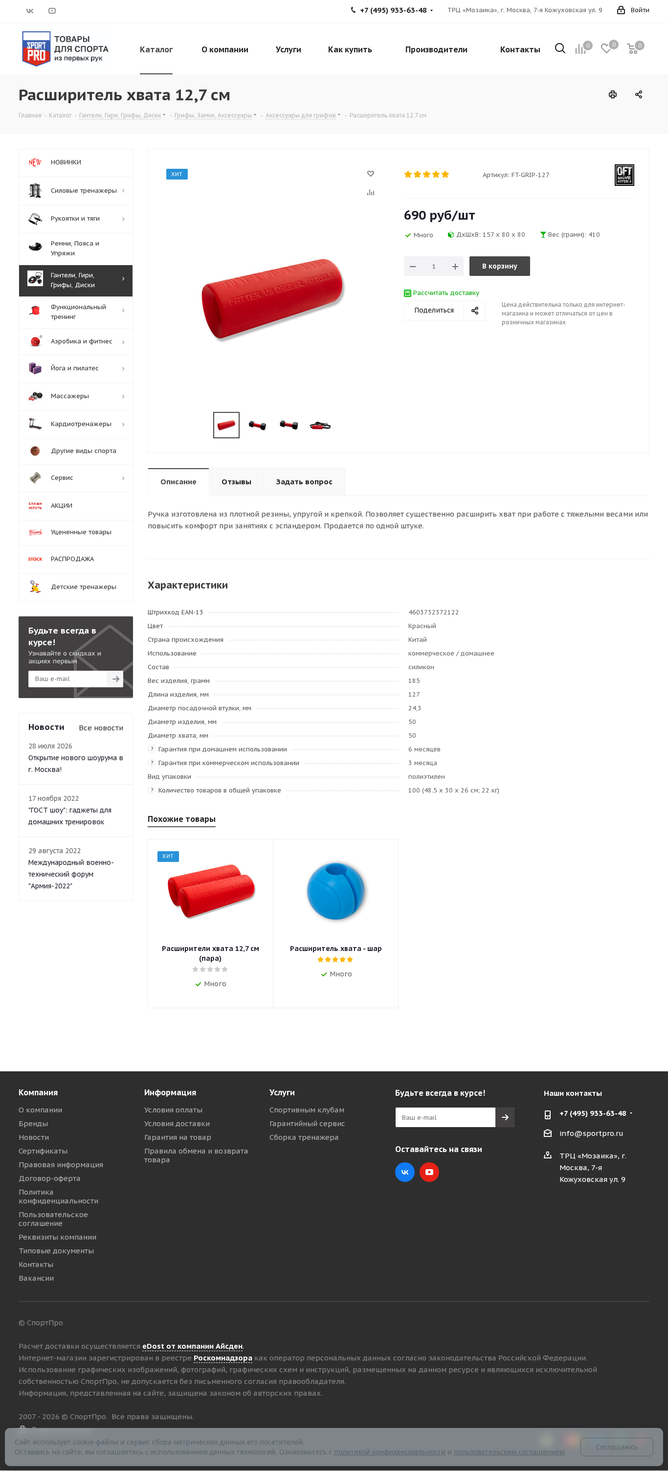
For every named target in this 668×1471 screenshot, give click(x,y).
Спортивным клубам (306, 1109)
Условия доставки (177, 1123)
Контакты (36, 1264)
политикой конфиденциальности (389, 1451)
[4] (436, 175)
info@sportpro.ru (591, 1133)
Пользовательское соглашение (53, 1219)
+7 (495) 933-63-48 (592, 1113)
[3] (427, 175)
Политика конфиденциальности (58, 1196)
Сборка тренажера (304, 1137)
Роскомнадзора (223, 1357)
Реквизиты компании (57, 1237)
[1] (408, 175)
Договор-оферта (50, 1178)
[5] (445, 175)
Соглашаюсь (617, 1446)
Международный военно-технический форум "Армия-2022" (71, 874)
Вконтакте (30, 11)
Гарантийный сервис (307, 1123)
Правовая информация (61, 1164)
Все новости (101, 727)
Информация (170, 1092)
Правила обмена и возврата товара (196, 1155)
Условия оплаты (173, 1109)
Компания (38, 1092)
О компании (40, 1109)
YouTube (52, 11)
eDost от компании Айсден (192, 1346)
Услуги (282, 1092)
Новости (34, 1137)
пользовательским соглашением (509, 1451)
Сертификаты (43, 1150)
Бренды (33, 1123)
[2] (418, 175)
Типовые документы (56, 1250)
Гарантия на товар (177, 1137)
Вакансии (36, 1278)
